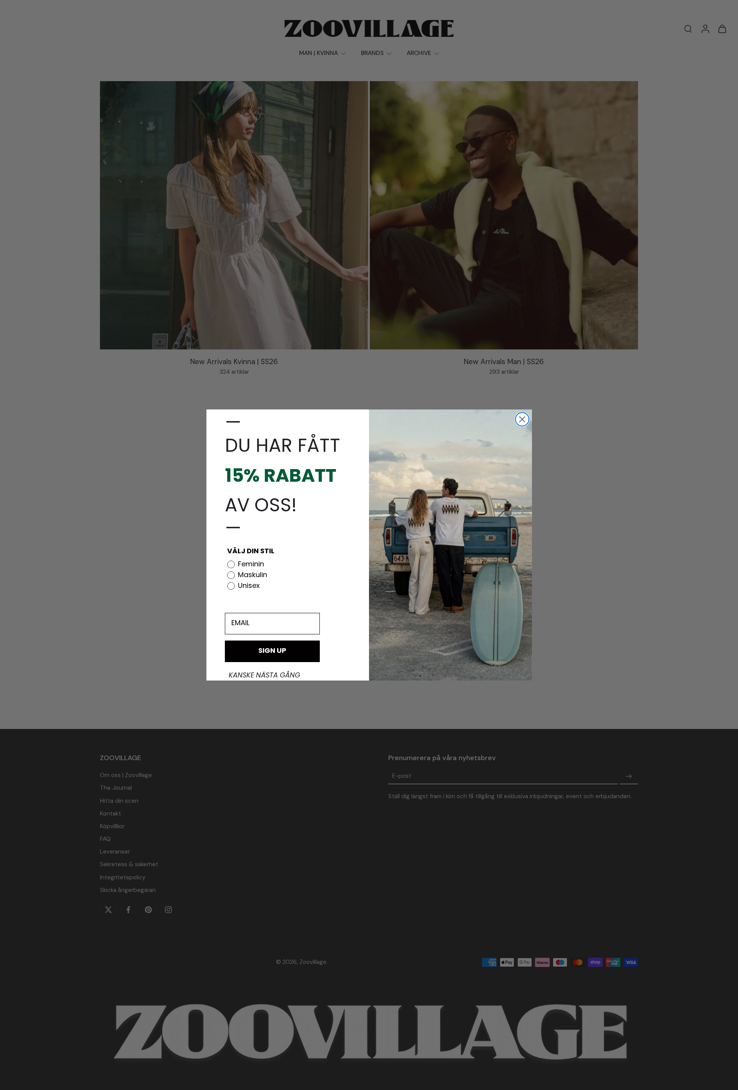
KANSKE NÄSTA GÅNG (264, 675)
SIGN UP (272, 651)
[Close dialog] (522, 419)
